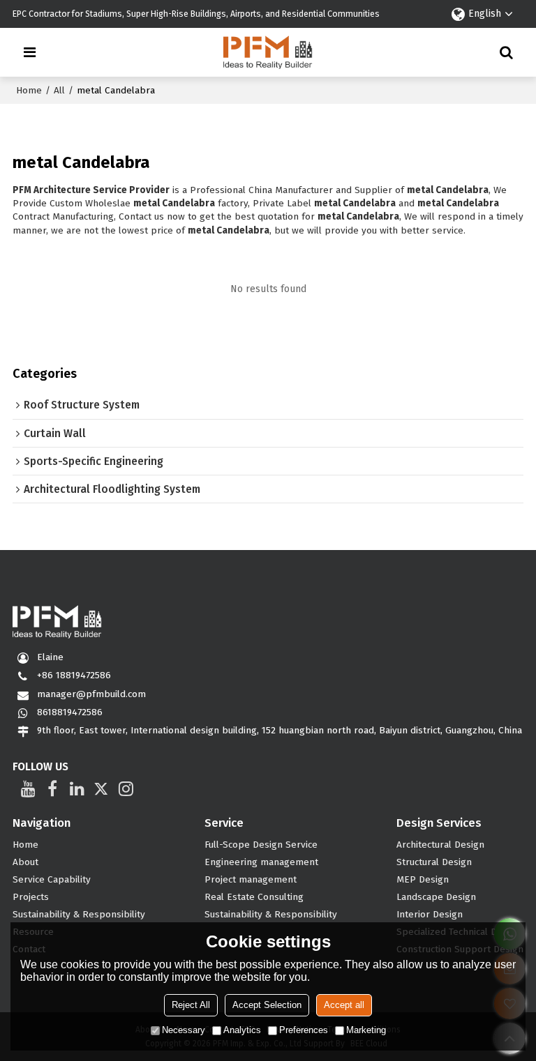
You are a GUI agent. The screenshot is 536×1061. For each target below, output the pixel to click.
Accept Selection (267, 1005)
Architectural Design (440, 844)
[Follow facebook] (52, 788)
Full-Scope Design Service (261, 844)
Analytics (242, 1030)
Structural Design (434, 862)
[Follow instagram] (126, 788)
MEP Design (422, 879)
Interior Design (429, 914)
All (59, 90)
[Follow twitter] (101, 788)
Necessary (183, 1030)
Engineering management (261, 862)
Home (29, 90)
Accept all (344, 1005)
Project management (250, 879)
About (25, 862)
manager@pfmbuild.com (91, 694)
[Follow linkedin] (77, 788)
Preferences (303, 1030)
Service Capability (52, 879)
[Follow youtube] (28, 788)
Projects (31, 897)
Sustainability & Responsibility (79, 914)
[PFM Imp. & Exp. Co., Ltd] (268, 52)
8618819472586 (70, 712)
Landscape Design (436, 897)
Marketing (366, 1030)
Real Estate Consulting (254, 897)
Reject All (191, 1005)
